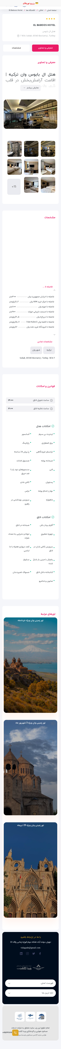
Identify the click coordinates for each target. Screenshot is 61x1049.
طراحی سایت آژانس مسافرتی (36, 1035)
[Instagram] (27, 953)
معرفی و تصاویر (45, 48)
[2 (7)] (48, 185)
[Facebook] (40, 953)
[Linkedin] (21, 953)
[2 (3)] (14, 149)
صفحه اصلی (51, 10)
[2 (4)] (48, 167)
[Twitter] (33, 953)
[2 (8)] (31, 185)
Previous (53, 117)
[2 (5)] (31, 167)
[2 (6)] (14, 167)
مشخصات (16, 48)
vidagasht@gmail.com (30, 948)
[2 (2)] (31, 149)
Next (8, 117)
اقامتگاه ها (30, 10)
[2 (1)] (48, 149)
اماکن (41, 10)
